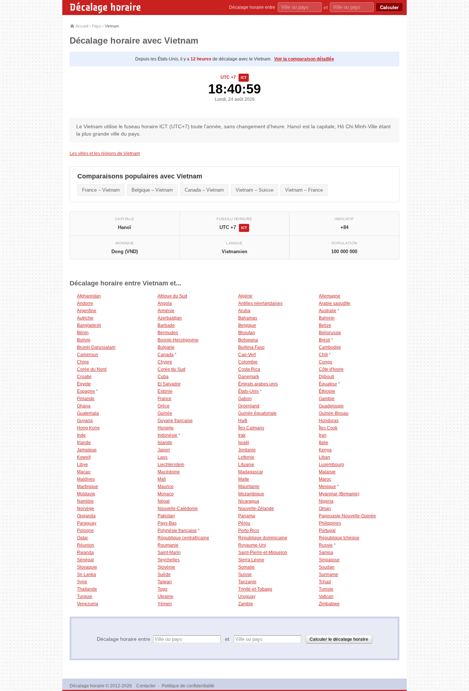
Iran (322, 435)
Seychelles (169, 559)
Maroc (325, 479)
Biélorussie (330, 332)
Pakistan (166, 515)
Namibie (85, 501)
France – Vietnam (101, 190)
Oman (325, 508)
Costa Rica (249, 369)
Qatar (82, 537)
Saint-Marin (169, 552)
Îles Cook (328, 428)
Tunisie (326, 589)
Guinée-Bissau (333, 413)
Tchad (325, 581)
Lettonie (246, 457)
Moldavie (86, 493)
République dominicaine (262, 537)
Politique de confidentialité (188, 685)
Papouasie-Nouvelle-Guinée (347, 515)
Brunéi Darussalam (96, 347)
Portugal (327, 530)
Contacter (146, 685)
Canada (166, 354)
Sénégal (85, 559)
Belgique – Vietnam (152, 190)
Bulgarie (166, 347)
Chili (323, 354)
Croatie (84, 376)
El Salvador (169, 384)
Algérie (245, 296)
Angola (165, 303)
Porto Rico (248, 530)
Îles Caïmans (251, 428)
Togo (162, 589)
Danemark (248, 376)
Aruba (244, 310)
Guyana (85, 420)
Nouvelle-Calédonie (178, 508)
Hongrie (166, 428)
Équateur (328, 384)
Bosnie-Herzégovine (178, 340)
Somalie (246, 567)
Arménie (166, 310)
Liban (324, 457)
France (164, 398)
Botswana (248, 340)
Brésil (324, 340)
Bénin (83, 332)
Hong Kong (88, 428)
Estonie (165, 391)
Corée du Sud (171, 369)
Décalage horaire (105, 7)
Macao (84, 471)
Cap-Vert (247, 354)
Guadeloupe (331, 406)
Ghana (84, 406)
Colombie (248, 362)
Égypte (84, 384)
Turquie (84, 596)
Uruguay (246, 596)
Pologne (85, 530)
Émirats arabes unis (258, 384)
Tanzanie (247, 581)
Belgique (247, 325)
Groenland (248, 406)
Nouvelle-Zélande (256, 508)
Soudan (327, 567)
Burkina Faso (251, 347)
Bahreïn (327, 318)
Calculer (389, 7)
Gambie (327, 398)
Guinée (165, 413)
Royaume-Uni (252, 545)
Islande (165, 442)
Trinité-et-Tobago (255, 589)
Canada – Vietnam (204, 190)
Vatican (326, 596)
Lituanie (246, 464)
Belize (325, 325)
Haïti (242, 420)
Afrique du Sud (172, 296)
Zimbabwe (329, 603)
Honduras (329, 420)
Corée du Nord (92, 369)
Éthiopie (327, 391)
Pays (96, 26)
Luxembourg (331, 464)
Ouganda (86, 515)
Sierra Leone (251, 559)
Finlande (86, 398)
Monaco (166, 493)
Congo (325, 362)
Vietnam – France (304, 190)
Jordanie (247, 449)
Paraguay (86, 523)
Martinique (87, 486)
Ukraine (165, 596)
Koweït (84, 457)
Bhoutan (246, 332)
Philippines (330, 523)
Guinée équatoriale (257, 413)
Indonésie (167, 435)
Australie (327, 310)
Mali (162, 479)
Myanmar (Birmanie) (339, 493)
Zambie (245, 603)
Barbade (166, 325)
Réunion (85, 545)
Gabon (245, 398)
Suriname (328, 574)
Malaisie (327, 471)
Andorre (85, 303)
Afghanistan (89, 296)
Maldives (86, 479)
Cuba (163, 376)
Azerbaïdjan (170, 318)
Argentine (86, 310)
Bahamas (247, 318)
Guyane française (175, 420)
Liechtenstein (171, 464)
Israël (243, 442)
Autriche (85, 318)
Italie (323, 442)
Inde (81, 435)
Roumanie (168, 545)
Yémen (165, 603)
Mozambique (251, 493)
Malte (243, 479)
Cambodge (330, 347)
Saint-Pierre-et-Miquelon (262, 552)
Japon (164, 449)
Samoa (326, 552)
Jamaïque (87, 449)
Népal (164, 501)
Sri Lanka (86, 574)
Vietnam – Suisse (254, 190)
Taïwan (165, 581)
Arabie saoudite (334, 303)
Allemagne (329, 296)
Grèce (164, 406)
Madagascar (250, 471)
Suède (164, 574)
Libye (82, 464)
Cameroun (87, 354)
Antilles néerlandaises (260, 303)
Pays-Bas (167, 523)
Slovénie (166, 567)
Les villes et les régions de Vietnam (105, 153)
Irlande (84, 442)
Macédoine (169, 471)
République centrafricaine (183, 537)
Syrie (82, 581)
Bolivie (84, 340)
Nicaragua (248, 501)
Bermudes (168, 332)
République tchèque (339, 537)
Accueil (81, 26)
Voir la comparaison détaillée (304, 59)
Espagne (86, 391)
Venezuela (87, 603)
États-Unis (248, 391)
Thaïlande (87, 589)
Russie (326, 545)
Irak (241, 435)
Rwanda (85, 552)
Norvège (85, 508)
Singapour (329, 559)
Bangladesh (89, 325)
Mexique (327, 486)
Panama (246, 515)
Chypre (165, 362)
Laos (162, 457)
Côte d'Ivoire (331, 369)
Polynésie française (177, 530)
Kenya (325, 449)
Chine (83, 362)
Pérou (244, 523)
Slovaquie (87, 567)
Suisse (245, 574)
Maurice (166, 486)
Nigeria (326, 501)
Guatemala (88, 413)
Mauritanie (248, 486)
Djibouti (326, 376)
